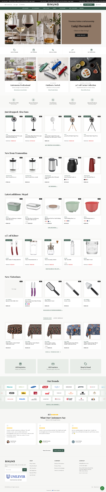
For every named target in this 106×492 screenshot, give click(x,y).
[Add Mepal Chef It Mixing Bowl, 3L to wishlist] (99, 201)
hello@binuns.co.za (83, 463)
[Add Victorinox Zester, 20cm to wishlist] (80, 284)
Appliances (25, 8)
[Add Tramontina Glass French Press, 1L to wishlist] (21, 160)
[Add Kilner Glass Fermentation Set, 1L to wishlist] (41, 240)
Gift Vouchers (73, 8)
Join (25, 469)
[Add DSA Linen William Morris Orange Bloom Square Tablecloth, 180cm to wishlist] (99, 323)
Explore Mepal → (53, 227)
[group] (53, 434)
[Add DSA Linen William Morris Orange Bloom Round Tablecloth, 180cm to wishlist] (80, 323)
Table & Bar (46, 8)
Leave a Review (57, 450)
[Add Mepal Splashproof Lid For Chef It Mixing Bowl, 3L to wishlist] (60, 201)
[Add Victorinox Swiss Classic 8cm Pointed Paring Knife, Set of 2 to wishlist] (41, 284)
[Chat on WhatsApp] (102, 488)
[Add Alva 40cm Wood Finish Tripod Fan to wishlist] (80, 119)
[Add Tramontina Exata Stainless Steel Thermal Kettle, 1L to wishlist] (60, 160)
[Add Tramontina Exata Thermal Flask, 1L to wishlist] (99, 160)
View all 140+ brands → (53, 404)
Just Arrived (32, 475)
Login (16, 4)
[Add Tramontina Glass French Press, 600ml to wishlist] (41, 160)
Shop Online (32, 463)
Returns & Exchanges (59, 468)
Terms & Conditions (59, 470)
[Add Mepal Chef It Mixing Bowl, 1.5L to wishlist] (80, 201)
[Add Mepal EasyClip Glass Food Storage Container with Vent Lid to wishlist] (41, 201)
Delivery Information (59, 463)
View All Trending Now (52, 352)
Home (54, 8)
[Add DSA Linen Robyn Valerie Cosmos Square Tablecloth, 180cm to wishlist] (41, 323)
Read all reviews (47, 450)
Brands (82, 8)
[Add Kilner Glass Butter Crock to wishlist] (99, 240)
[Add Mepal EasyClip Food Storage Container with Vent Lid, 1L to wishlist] (21, 201)
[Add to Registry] (21, 121)
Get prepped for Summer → (53, 145)
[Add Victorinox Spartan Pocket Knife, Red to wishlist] (21, 284)
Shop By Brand (33, 465)
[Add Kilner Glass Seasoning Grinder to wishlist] (60, 240)
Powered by (53, 490)
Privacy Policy (57, 465)
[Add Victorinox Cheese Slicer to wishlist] (99, 284)
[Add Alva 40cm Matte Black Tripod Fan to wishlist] (99, 119)
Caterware (62, 8)
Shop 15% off (81, 35)
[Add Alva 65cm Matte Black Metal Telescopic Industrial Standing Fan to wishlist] (21, 119)
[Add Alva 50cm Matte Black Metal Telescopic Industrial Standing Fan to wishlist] (41, 119)
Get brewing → (53, 186)
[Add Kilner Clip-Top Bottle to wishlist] (80, 240)
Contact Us (9, 4)
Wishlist (23, 4)
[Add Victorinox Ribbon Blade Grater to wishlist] (60, 284)
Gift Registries (88, 4)
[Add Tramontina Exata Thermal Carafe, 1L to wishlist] (80, 160)
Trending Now (47, 318)
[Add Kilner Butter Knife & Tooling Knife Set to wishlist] (21, 240)
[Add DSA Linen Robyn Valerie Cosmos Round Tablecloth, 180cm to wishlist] (21, 323)
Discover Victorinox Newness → (53, 310)
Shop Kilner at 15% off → (53, 269)
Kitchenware (35, 8)
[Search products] (80, 4)
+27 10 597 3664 (83, 465)
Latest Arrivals (58, 318)
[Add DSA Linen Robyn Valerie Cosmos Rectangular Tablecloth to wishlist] (60, 323)
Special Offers (33, 472)
